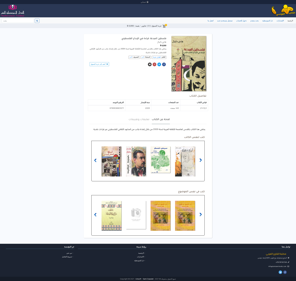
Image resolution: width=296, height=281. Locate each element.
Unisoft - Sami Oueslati (145, 279)
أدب (143, 57)
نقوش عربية (157, 57)
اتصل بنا (210, 21)
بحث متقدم (254, 21)
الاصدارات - (141, 257)
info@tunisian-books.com (277, 266)
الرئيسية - (141, 253)
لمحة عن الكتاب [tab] (161, 119)
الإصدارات (280, 21)
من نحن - (69, 253)
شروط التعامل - (67, 257)
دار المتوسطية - (139, 260)
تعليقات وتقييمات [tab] (139, 119)
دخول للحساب (241, 21)
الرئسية (290, 20)
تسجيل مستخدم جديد (225, 21)
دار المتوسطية (267, 21)
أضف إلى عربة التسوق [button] (98, 64)
